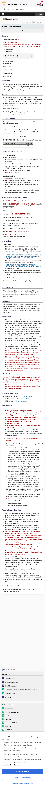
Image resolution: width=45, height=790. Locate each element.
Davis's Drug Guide (12, 19)
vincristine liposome (11, 26)
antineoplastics (8, 70)
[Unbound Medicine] (40, 3)
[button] (39, 14)
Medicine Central (18, 3)
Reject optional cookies (22, 777)
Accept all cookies (22, 771)
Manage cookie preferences (22, 783)
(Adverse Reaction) (25, 396)
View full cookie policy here (11, 765)
